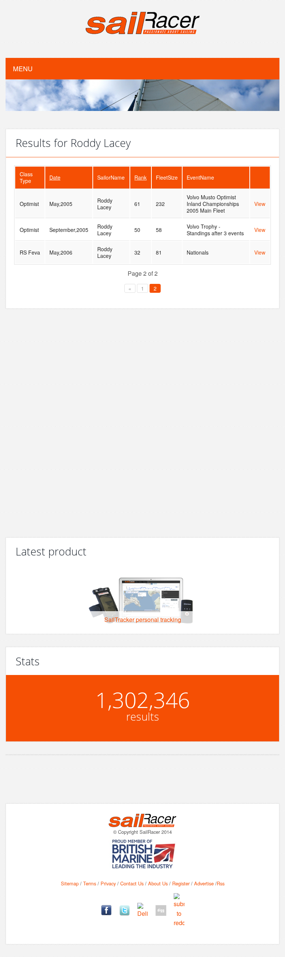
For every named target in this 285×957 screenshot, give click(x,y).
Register (181, 883)
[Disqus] (142, 420)
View (259, 203)
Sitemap (70, 883)
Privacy (108, 883)
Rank (140, 177)
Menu (23, 68)
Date (54, 177)
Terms (89, 883)
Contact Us (132, 883)
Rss (221, 883)
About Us (158, 883)
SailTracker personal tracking (142, 619)
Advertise (204, 883)
